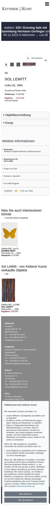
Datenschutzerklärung (25, 486)
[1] (45, 60)
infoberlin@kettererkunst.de (16, 387)
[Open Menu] (47, 4)
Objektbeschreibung (18, 115)
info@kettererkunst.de (14, 340)
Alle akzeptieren (25, 500)
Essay (9, 122)
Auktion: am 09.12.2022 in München (25, 31)
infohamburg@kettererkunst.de (17, 363)
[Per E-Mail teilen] (15, 191)
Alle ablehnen (25, 494)
